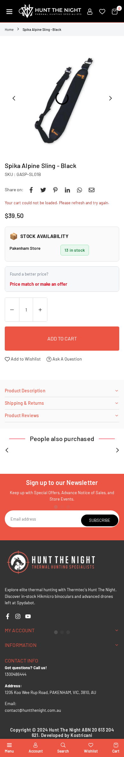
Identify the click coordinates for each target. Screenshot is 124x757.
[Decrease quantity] (12, 310)
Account (36, 751)
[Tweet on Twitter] (43, 189)
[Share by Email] (92, 189)
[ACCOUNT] (90, 11)
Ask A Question (67, 358)
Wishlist (91, 751)
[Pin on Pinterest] (55, 189)
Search (63, 751)
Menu (9, 751)
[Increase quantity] (40, 310)
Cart (115, 751)
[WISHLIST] (102, 11)
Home (9, 29)
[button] (9, 11)
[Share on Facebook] (31, 189)
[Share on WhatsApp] (79, 189)
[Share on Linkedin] (67, 189)
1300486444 (15, 674)
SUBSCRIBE (99, 520)
